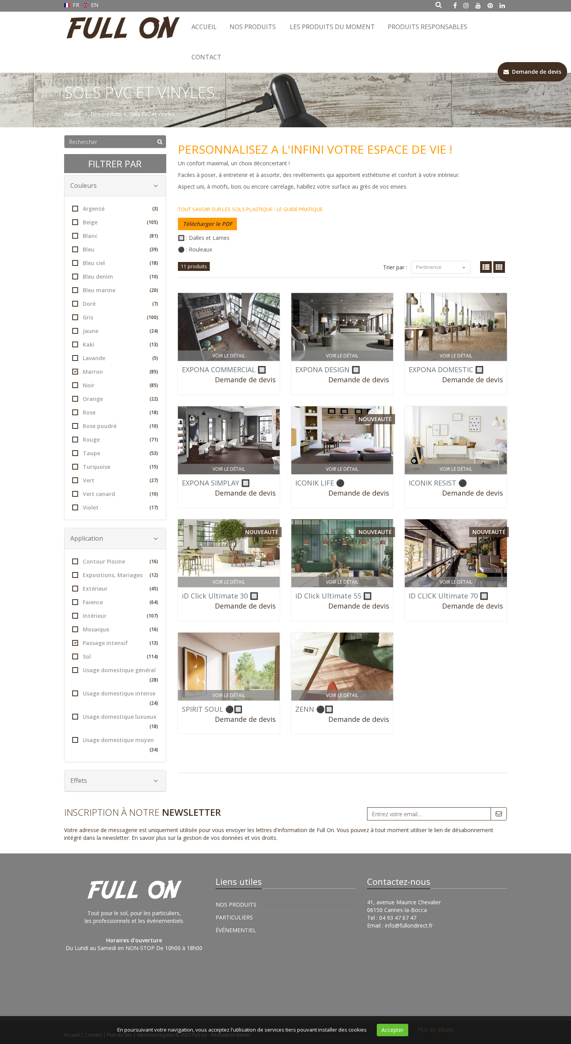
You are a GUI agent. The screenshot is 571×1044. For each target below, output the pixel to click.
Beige (120, 222)
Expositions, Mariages (120, 575)
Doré (120, 303)
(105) (152, 222)
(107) (152, 615)
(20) (154, 290)
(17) (154, 507)
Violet (120, 507)
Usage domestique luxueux (120, 721)
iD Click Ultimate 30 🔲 (220, 595)
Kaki (120, 344)
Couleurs (83, 185)
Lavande (120, 358)
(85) (154, 371)
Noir (120, 385)
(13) (154, 344)
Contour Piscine (120, 561)
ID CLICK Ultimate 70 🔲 (448, 595)
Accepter (392, 1030)
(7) (155, 303)
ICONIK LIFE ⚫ (320, 482)
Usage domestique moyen (120, 744)
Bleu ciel (120, 263)
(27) (154, 480)
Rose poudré (120, 426)
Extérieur (120, 588)
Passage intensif (120, 643)
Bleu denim (120, 276)
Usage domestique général (120, 674)
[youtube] (478, 5)
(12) (154, 575)
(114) (152, 656)
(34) (154, 749)
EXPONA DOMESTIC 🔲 (446, 369)
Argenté (120, 208)
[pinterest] (490, 5)
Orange (120, 398)
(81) (154, 235)
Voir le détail (228, 355)
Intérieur (120, 615)
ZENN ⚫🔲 (314, 709)
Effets (78, 780)
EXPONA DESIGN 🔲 (327, 369)
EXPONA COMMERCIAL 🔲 (224, 369)
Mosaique (120, 629)
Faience (120, 602)
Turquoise (120, 466)
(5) (155, 358)
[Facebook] (455, 5)
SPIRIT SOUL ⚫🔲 (212, 709)
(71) (154, 439)
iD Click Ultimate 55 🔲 (333, 595)
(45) (154, 588)
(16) (154, 561)
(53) (154, 453)
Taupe (120, 453)
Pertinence (429, 267)
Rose (120, 412)
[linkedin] (502, 5)
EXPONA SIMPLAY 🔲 (216, 482)
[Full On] (121, 21)
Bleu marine (120, 290)
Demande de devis (245, 379)
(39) (154, 249)
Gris (120, 317)
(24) (154, 331)
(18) (154, 263)
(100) (152, 317)
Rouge (120, 439)
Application (86, 538)
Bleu (120, 249)
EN (93, 5)
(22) (154, 398)
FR (76, 5)
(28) (154, 679)
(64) (154, 602)
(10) (154, 276)
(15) (154, 466)
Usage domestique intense (120, 698)
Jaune (120, 331)
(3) (155, 208)
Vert (120, 480)
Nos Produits (253, 27)
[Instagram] (466, 5)
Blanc (120, 235)
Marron (120, 371)
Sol (120, 656)
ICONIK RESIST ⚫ (438, 482)
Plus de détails (436, 1029)
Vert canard (120, 494)
